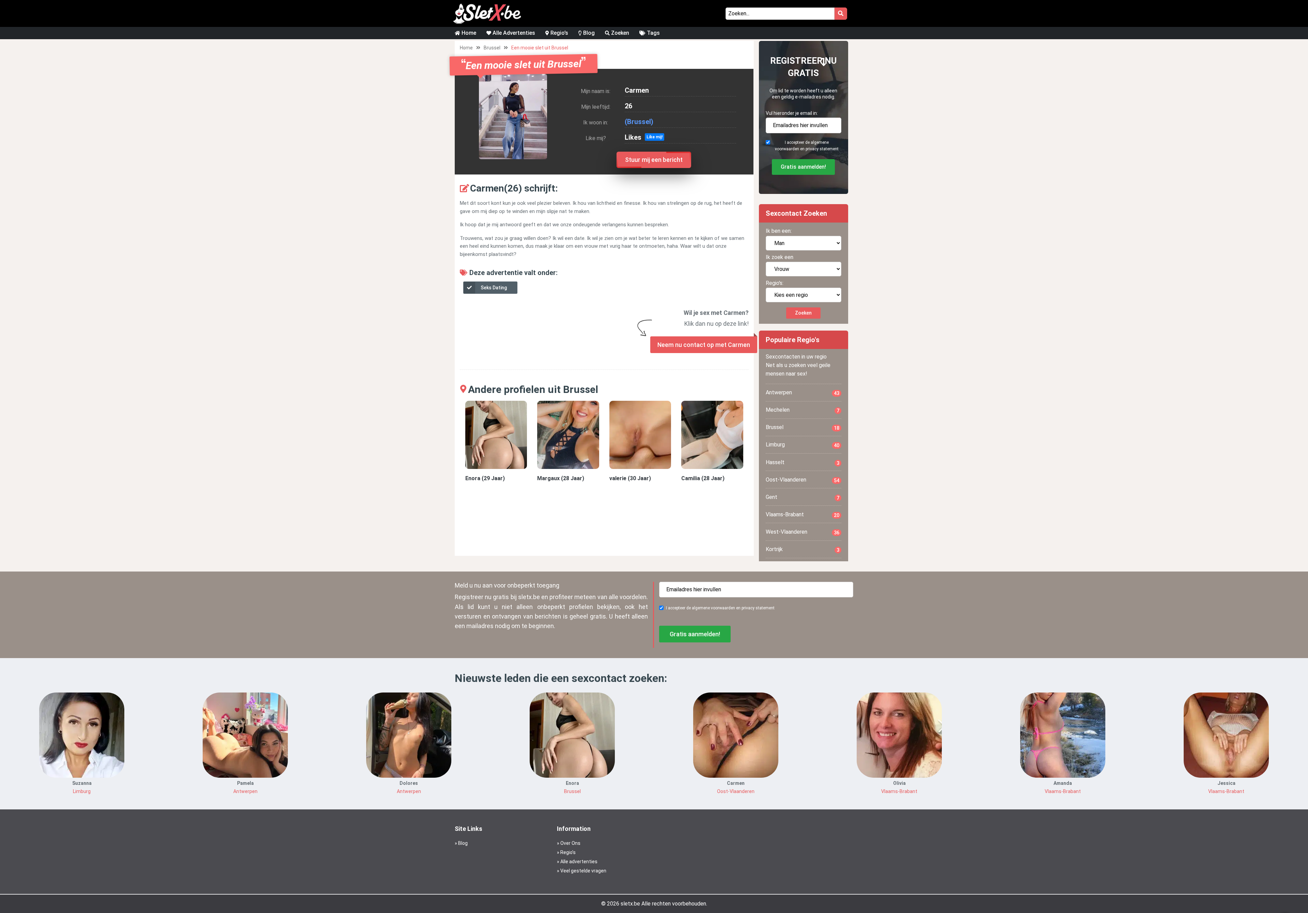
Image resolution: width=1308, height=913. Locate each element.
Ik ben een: (779, 231)
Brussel (492, 47)
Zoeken (619, 33)
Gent (803, 497)
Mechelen (803, 410)
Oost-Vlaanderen (803, 479)
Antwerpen (803, 392)
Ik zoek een (779, 257)
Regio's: (774, 283)
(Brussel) (639, 122)
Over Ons (570, 843)
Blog (588, 33)
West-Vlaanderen (803, 532)
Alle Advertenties (513, 33)
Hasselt (803, 462)
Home (468, 33)
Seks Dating (494, 287)
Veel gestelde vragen (583, 870)
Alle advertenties (578, 861)
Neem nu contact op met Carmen (703, 344)
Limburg (803, 444)
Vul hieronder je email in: (792, 113)
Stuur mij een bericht (654, 159)
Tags (652, 33)
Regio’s (558, 33)
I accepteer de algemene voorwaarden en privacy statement (807, 145)
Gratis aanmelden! (803, 167)
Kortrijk (803, 549)
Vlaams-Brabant (803, 514)
